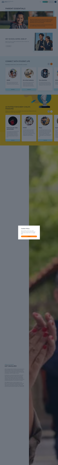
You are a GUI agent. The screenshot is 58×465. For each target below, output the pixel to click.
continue (29, 236)
